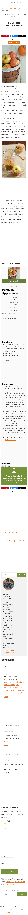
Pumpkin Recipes (12, 8)
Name (3, 856)
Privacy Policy (14, 912)
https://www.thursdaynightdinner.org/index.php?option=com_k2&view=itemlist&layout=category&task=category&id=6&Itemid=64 (14, 687)
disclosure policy (5, 30)
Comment (5, 828)
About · (13, 909)
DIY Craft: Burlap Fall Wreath (13, 541)
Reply (6, 697)
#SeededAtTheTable (13, 480)
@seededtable (21, 478)
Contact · (21, 909)
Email (3, 863)
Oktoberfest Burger (11, 532)
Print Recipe (15, 281)
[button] (11, 284)
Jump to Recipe (14, 42)
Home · (5, 909)
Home (4, 8)
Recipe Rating (6, 821)
